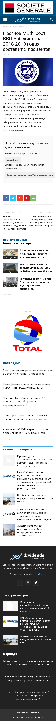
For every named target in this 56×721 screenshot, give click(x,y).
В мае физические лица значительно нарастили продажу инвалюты (34, 254)
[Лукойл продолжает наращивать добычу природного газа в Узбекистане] (9, 530)
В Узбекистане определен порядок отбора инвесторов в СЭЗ (35, 498)
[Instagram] (28, 582)
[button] (52, 20)
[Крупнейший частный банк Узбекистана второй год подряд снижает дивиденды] (10, 282)
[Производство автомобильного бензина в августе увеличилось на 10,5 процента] (9, 460)
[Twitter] (36, 583)
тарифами (13, 159)
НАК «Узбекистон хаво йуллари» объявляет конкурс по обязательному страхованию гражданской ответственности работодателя (34, 480)
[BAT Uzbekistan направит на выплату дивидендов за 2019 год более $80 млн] (10, 268)
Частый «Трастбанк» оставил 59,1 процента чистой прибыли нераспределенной (24, 401)
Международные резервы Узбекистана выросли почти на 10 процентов (28, 371)
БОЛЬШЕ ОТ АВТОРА (17, 243)
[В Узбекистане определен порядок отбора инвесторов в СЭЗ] (9, 499)
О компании (22, 712)
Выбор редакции (19, 26)
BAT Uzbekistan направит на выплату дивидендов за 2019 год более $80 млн (35, 268)
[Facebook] (20, 583)
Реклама (35, 712)
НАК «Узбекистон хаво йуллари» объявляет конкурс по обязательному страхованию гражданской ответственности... (35, 623)
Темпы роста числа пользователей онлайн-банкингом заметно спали (25, 417)
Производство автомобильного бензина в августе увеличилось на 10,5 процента (34, 461)
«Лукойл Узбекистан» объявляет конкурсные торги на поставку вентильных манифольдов (34, 514)
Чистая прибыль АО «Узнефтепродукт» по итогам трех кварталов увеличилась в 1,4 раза (41, 221)
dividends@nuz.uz (37, 574)
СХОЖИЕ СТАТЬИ (15, 240)
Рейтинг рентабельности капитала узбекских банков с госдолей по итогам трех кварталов (14, 222)
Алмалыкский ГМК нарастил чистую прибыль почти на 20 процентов (26, 431)
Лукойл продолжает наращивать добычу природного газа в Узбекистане (30, 530)
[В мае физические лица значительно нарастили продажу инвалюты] (10, 254)
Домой (6, 26)
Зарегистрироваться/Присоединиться (30, 174)
